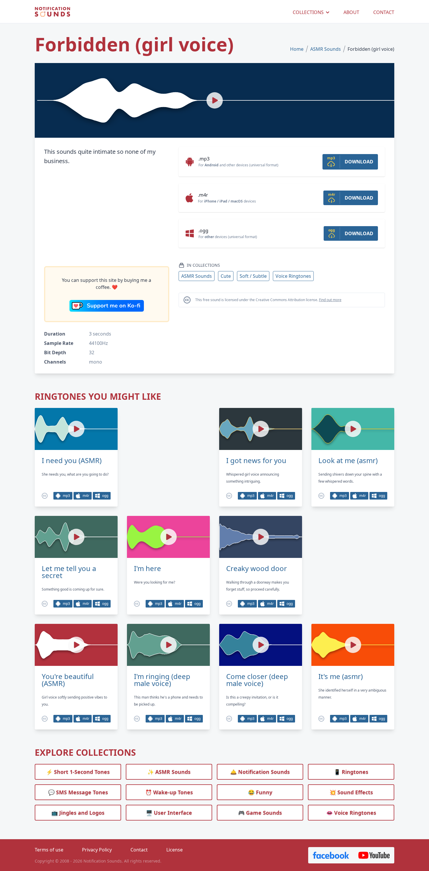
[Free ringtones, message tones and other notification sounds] (52, 12)
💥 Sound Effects (351, 792)
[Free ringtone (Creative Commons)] (45, 496)
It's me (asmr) (340, 676)
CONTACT (383, 12)
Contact (139, 849)
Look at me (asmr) (348, 460)
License (174, 849)
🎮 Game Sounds (260, 812)
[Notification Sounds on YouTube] (374, 855)
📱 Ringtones (351, 771)
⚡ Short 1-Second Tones (78, 771)
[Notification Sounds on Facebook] (331, 855)
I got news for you (256, 460)
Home (297, 49)
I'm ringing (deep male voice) (162, 680)
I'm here (147, 568)
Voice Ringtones (293, 276)
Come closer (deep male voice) (257, 680)
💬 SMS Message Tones (78, 792)
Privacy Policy (97, 849)
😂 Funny (260, 792)
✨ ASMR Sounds (169, 771)
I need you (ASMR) (72, 460)
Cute (226, 276)
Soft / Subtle (253, 276)
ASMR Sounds (325, 49)
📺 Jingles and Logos (77, 812)
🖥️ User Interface (169, 812)
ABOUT (351, 12)
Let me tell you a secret (69, 572)
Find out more (330, 299)
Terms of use (49, 849)
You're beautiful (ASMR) (68, 680)
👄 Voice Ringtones (351, 812)
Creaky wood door (256, 568)
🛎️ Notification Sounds (260, 771)
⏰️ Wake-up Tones (169, 792)
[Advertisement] (106, 216)
